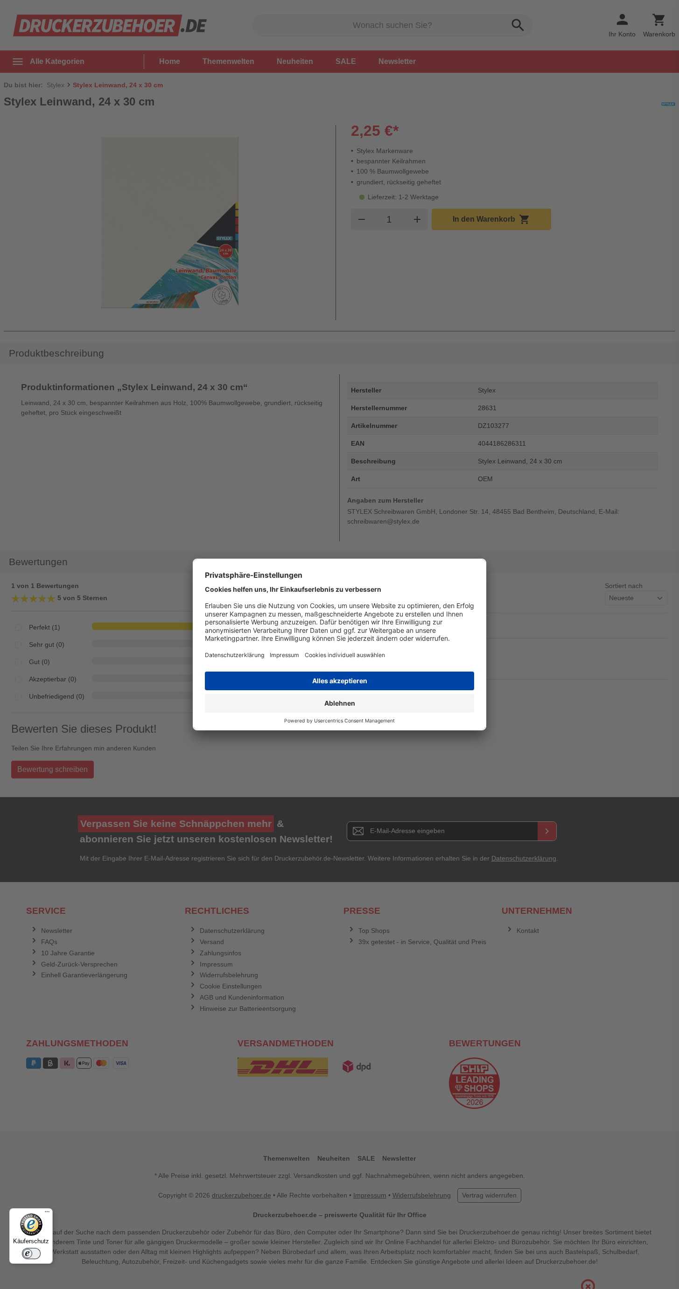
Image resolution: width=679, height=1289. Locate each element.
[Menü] (47, 1213)
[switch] (31, 1253)
